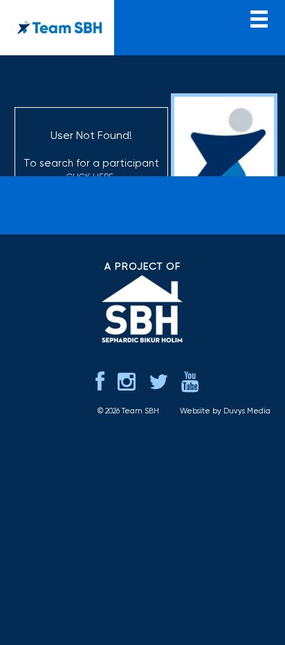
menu (259, 17)
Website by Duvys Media (225, 410)
